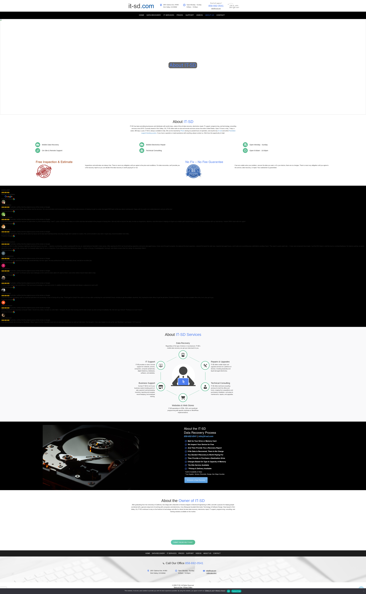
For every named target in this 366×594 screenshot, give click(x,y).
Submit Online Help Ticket (183, 542)
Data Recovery (154, 15)
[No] (364, 591)
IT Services (168, 15)
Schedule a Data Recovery (196, 480)
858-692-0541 (173, 534)
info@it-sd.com (216, 8)
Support (189, 15)
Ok (228, 591)
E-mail (220, 131)
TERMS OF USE (209, 590)
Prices (180, 15)
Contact (220, 15)
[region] (183, 66)
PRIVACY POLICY (220, 590)
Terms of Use (178, 587)
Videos (199, 15)
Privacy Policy (187, 587)
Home (141, 15)
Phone (183, 131)
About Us (209, 15)
